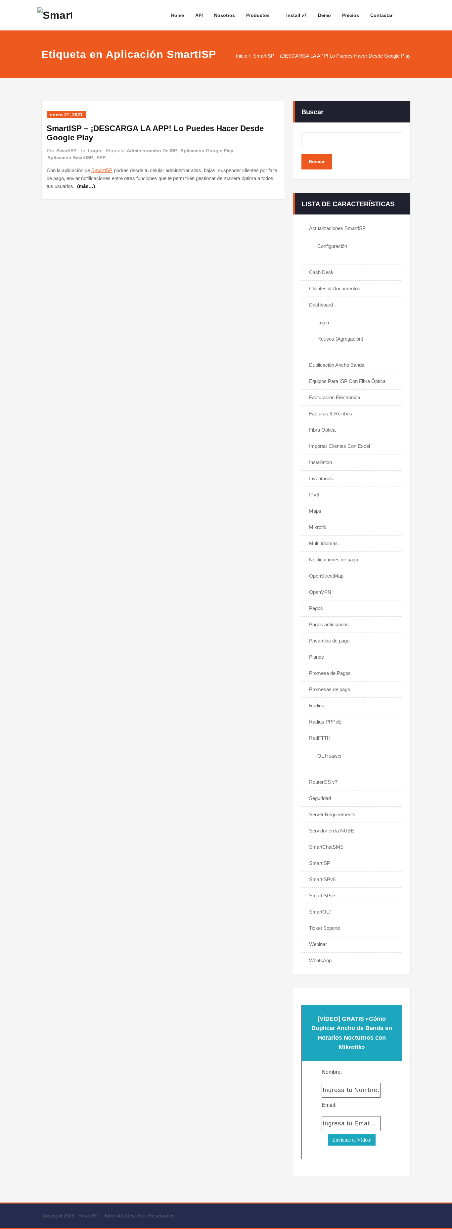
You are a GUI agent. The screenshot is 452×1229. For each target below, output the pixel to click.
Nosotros (224, 15)
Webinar (318, 944)
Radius (316, 705)
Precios (350, 15)
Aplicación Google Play (206, 150)
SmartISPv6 (322, 879)
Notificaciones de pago (333, 559)
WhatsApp (320, 960)
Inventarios (321, 478)
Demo (324, 15)
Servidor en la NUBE (331, 830)
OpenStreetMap (326, 576)
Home (177, 15)
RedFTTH (320, 738)
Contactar (381, 15)
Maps (315, 511)
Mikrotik (317, 527)
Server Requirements (332, 814)
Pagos (316, 608)
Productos (258, 15)
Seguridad (320, 798)
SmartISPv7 (322, 895)
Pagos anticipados (329, 624)
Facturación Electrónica (334, 397)
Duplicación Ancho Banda (336, 365)
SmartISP (66, 150)
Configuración (332, 246)
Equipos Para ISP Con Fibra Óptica (347, 381)
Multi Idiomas (323, 543)
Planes (316, 657)
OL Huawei (329, 756)
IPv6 (314, 494)
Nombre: (332, 1072)
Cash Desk (321, 272)
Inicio (241, 56)
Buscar (312, 112)
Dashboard (321, 304)
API (199, 15)
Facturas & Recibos (330, 413)
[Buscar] (406, 15)
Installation (320, 462)
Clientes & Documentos (334, 288)
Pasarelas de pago (329, 640)
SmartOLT (320, 912)
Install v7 (296, 15)
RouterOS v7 (323, 782)
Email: (329, 1105)
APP (101, 157)
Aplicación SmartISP (70, 157)
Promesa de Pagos (330, 673)
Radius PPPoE (325, 722)
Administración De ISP (152, 150)
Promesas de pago (329, 689)
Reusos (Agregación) (340, 339)
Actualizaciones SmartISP (337, 228)
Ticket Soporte (324, 928)
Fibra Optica (322, 430)
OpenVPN (320, 592)
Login (94, 150)
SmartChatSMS (326, 847)
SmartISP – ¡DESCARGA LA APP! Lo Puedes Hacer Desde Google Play (332, 56)
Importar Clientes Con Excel (339, 446)
